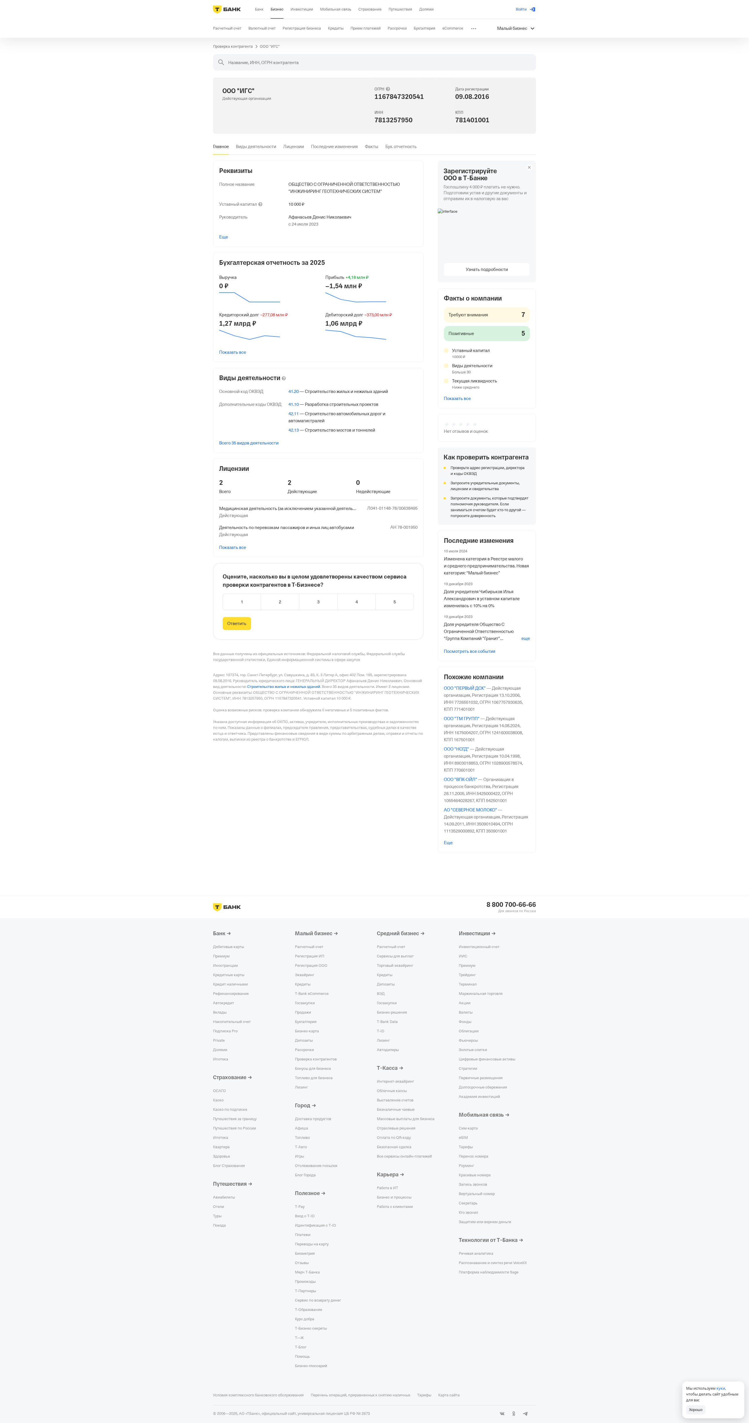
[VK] (502, 1413)
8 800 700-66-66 (511, 905)
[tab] (221, 146)
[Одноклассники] (513, 1413)
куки (721, 1388)
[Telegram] (525, 1413)
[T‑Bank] (227, 9)
